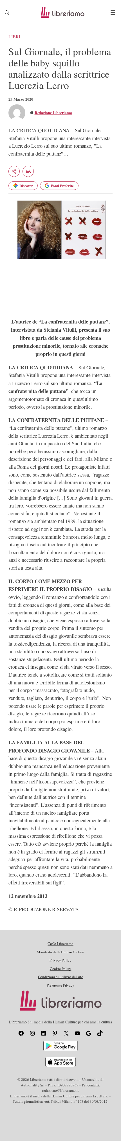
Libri (14, 36)
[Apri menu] (113, 12)
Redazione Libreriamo (53, 113)
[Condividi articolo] (14, 171)
